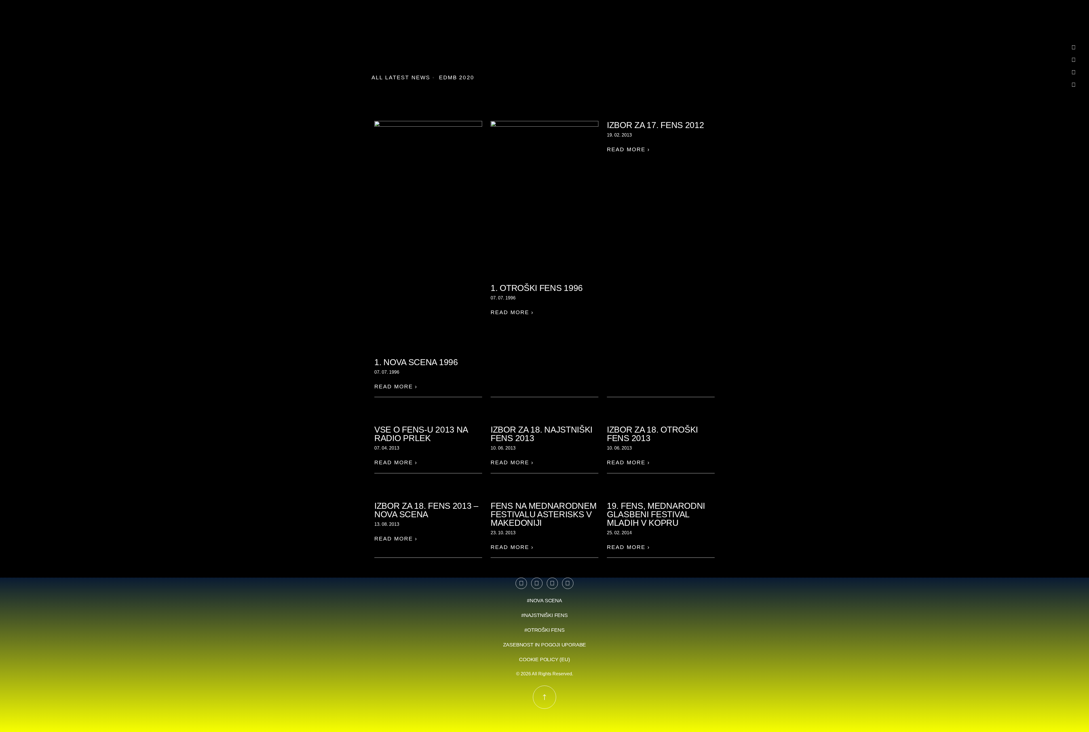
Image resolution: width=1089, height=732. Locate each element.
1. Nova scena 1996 (416, 362)
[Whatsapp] (567, 583)
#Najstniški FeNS (544, 615)
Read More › (395, 387)
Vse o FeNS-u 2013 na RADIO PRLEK (421, 434)
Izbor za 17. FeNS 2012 (655, 125)
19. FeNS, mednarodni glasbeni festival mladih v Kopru (656, 514)
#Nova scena (544, 600)
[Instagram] (537, 583)
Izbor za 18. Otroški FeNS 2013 (652, 434)
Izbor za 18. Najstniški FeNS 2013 (541, 434)
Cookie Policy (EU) (544, 659)
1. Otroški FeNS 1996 (537, 288)
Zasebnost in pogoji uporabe (544, 645)
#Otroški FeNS (544, 630)
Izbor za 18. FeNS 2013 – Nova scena (426, 510)
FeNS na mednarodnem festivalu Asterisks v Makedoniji (543, 514)
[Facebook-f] (521, 583)
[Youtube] (552, 583)
